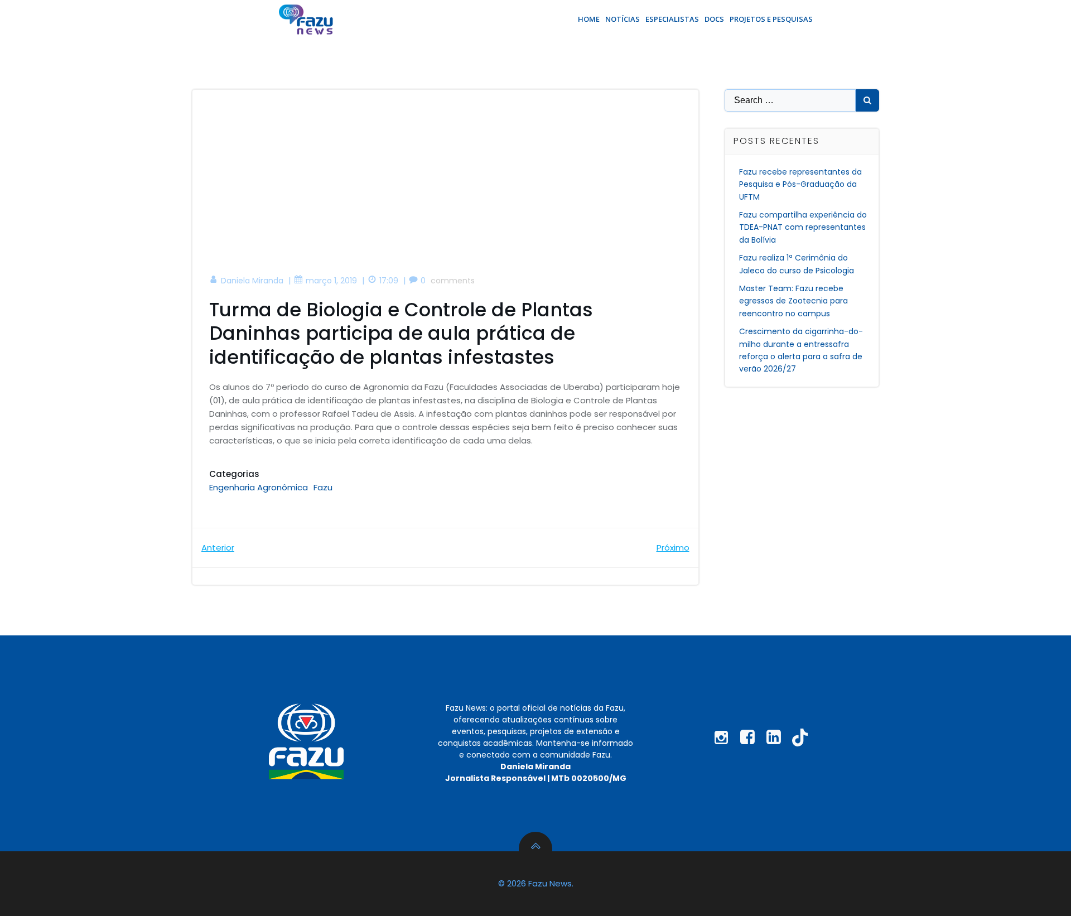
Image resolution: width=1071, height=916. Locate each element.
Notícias (622, 19)
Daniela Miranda (252, 280)
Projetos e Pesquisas (771, 19)
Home (589, 19)
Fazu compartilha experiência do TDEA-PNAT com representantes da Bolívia (803, 227)
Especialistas (672, 19)
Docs (714, 19)
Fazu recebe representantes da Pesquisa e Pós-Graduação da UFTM (800, 184)
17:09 (388, 280)
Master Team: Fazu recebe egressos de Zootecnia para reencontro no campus (793, 301)
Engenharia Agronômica (258, 487)
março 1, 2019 (331, 280)
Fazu (322, 487)
